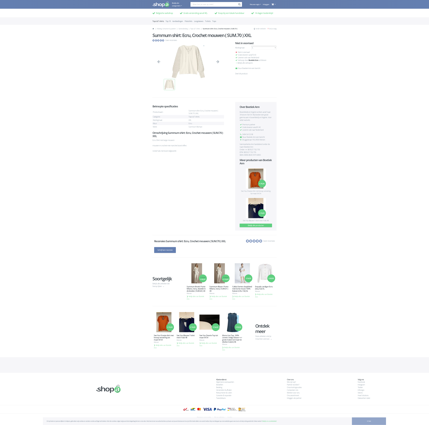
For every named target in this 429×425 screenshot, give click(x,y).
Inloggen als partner (294, 398)
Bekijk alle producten (256, 225)
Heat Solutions (363, 395)
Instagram (361, 384)
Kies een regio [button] (255, 4)
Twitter (360, 387)
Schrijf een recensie (165, 250)
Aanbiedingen (177, 21)
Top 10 (168, 21)
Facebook (361, 382)
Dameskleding (183, 29)
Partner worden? (293, 384)
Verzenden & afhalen (224, 390)
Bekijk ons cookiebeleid (269, 421)
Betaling (219, 387)
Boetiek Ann (253, 60)
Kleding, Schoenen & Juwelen (166, 29)
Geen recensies (171, 40)
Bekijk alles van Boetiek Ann (195, 297)
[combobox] (264, 48)
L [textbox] (252, 48)
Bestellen (219, 384)
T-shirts (208, 21)
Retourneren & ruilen (224, 392)
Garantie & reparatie (223, 395)
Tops (214, 21)
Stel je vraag (273, 29)
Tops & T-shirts (195, 29)
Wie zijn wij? (291, 382)
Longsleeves (198, 21)
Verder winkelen (260, 29)
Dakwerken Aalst (364, 398)
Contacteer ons (292, 390)
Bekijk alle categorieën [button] (176, 4)
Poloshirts (188, 21)
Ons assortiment (293, 395)
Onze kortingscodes (294, 387)
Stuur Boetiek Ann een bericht (249, 68)
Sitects (360, 392)
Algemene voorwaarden (225, 382)
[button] (273, 4)
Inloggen (266, 4)
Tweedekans (221, 398)
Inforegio (361, 390)
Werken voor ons (293, 392)
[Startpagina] (153, 28)
